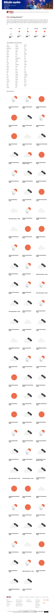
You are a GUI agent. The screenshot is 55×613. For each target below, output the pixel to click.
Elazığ (8, 85)
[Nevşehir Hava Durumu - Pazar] (14, 284)
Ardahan (8, 56)
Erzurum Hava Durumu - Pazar (27, 367)
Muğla (16, 85)
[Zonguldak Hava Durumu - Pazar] (14, 340)
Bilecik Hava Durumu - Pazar (27, 553)
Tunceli (25, 66)
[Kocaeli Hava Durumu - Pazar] (28, 229)
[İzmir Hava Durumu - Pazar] (14, 136)
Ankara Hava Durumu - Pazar (27, 423)
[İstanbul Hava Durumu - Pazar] (41, 99)
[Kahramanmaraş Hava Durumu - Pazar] (28, 155)
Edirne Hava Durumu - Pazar (41, 386)
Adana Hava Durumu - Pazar (13, 423)
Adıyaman (8, 46)
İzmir (25, 82)
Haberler (8, 16)
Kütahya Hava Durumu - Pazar (41, 219)
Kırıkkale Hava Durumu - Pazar (14, 163)
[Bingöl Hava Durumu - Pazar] (41, 526)
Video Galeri (8, 604)
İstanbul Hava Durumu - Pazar (41, 107)
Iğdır (16, 56)
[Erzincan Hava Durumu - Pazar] (14, 507)
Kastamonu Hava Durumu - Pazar (41, 144)
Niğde (25, 46)
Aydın (7, 59)
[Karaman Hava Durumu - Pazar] (41, 173)
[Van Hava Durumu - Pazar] (28, 470)
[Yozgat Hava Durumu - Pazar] (28, 526)
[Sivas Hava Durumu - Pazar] (28, 340)
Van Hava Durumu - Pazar (28, 478)
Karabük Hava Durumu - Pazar (14, 182)
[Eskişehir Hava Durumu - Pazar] (41, 396)
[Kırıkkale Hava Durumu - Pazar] (14, 155)
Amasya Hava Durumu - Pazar (14, 460)
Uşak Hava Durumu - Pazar (13, 404)
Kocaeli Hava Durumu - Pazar (27, 237)
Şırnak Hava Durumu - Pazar (27, 330)
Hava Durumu (12, 16)
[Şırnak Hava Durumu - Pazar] (28, 322)
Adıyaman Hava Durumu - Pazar (28, 441)
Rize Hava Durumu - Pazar (42, 292)
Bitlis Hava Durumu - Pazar (13, 571)
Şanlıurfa (25, 84)
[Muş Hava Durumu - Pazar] (41, 266)
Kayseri (16, 66)
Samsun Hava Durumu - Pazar (14, 256)
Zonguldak (25, 74)
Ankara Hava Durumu (19, 601)
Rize (25, 51)
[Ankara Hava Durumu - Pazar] (28, 414)
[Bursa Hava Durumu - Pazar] (41, 544)
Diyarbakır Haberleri (9, 601)
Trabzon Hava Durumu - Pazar (41, 367)
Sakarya (25, 53)
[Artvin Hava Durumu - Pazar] (14, 433)
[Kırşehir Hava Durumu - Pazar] (28, 210)
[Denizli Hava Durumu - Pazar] (14, 377)
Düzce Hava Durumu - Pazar (27, 404)
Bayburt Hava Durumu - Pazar (14, 553)
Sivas (25, 59)
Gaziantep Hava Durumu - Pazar (14, 497)
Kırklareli (16, 74)
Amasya (8, 51)
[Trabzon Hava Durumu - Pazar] (41, 359)
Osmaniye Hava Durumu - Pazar (41, 200)
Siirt (24, 56)
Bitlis (7, 72)
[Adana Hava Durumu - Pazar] (14, 414)
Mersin (16, 84)
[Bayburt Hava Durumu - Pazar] (14, 544)
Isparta (16, 54)
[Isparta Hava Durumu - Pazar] (28, 136)
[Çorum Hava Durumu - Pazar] (41, 303)
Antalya (8, 54)
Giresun (16, 49)
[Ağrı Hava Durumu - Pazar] (14, 470)
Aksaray (8, 49)
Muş (16, 87)
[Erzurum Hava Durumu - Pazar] (28, 359)
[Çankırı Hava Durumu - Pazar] (28, 581)
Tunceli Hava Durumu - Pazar (41, 330)
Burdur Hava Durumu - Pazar (41, 571)
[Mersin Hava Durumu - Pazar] (28, 247)
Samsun (25, 54)
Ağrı (7, 61)
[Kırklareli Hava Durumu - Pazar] (28, 173)
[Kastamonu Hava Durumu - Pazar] (41, 136)
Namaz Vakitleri (37, 601)
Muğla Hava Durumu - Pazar (41, 237)
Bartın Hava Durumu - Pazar (41, 515)
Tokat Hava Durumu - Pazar (13, 367)
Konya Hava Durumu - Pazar (27, 200)
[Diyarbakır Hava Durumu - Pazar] (28, 377)
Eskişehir (16, 46)
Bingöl (8, 71)
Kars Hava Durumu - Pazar (13, 200)
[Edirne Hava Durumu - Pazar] (41, 377)
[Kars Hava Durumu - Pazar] (14, 192)
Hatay (16, 53)
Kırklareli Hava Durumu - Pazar (27, 182)
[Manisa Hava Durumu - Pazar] (41, 155)
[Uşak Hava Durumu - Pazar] (14, 396)
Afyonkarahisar (9, 48)
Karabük (16, 59)
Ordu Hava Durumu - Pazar (26, 274)
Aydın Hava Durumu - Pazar (27, 497)
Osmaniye (25, 49)
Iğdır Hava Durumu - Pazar (40, 126)
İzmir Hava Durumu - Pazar (13, 144)
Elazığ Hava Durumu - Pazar (41, 478)
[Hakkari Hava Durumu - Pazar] (28, 99)
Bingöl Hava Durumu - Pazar (41, 534)
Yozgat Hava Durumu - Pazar (27, 534)
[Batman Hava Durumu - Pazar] (14, 526)
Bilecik (8, 69)
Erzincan (8, 87)
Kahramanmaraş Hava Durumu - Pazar (27, 163)
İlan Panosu (37, 607)
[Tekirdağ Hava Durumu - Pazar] (41, 340)
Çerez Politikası (25, 611)
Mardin (16, 82)
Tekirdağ (25, 61)
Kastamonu (17, 64)
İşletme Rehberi (37, 604)
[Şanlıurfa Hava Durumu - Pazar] (14, 322)
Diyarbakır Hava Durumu (19, 604)
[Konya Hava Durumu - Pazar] (28, 192)
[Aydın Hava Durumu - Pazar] (28, 489)
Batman (8, 66)
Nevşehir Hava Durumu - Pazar (14, 293)
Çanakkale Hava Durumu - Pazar (14, 590)
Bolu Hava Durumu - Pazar (28, 571)
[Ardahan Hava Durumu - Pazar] (28, 451)
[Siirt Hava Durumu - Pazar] (14, 303)
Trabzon (25, 64)
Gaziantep (16, 48)
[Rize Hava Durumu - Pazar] (41, 284)
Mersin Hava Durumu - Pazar (27, 256)
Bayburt (8, 67)
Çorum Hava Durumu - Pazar (41, 311)
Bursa (7, 77)
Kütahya (16, 72)
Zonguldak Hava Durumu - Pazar (14, 348)
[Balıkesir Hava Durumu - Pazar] (41, 489)
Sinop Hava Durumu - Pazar (27, 311)
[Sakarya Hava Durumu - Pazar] (41, 247)
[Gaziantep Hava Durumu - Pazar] (14, 489)
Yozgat (25, 72)
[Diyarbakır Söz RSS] (44, 603)
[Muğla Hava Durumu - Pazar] (41, 229)
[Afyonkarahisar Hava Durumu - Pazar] (41, 451)
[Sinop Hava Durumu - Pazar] (28, 303)
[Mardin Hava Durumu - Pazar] (14, 266)
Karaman (16, 61)
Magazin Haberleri (29, 601)
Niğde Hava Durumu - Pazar (27, 293)
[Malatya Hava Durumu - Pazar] (14, 229)
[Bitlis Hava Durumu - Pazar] (14, 563)
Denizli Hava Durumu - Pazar (13, 386)
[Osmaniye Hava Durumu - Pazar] (41, 192)
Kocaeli (16, 69)
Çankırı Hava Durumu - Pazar (27, 590)
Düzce (8, 82)
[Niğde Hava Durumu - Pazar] (28, 284)
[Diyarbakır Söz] (10, 12)
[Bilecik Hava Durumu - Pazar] (28, 544)
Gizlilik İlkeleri (35, 611)
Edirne (8, 84)
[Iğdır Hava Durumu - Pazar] (41, 118)
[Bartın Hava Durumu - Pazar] (41, 507)
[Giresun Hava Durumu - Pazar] (14, 99)
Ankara (8, 53)
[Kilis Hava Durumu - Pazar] (14, 210)
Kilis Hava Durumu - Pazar (14, 218)
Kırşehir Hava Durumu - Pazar (27, 219)
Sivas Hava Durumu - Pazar (26, 348)
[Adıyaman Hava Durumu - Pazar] (28, 433)
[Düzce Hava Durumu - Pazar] (28, 396)
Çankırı (25, 77)
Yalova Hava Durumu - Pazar (27, 515)
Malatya (16, 79)
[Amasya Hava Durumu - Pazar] (14, 451)
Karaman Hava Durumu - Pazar (41, 182)
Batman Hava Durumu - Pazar (14, 534)
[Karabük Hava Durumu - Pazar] (14, 173)
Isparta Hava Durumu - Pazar (27, 144)
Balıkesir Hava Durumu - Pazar (41, 497)
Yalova (25, 71)
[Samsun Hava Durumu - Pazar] (14, 247)
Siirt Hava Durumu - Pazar (14, 311)
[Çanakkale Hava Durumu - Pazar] (14, 581)
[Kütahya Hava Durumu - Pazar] (41, 210)
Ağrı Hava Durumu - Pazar (14, 478)
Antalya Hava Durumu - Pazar (41, 423)
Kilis (16, 67)
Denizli (8, 79)
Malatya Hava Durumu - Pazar (14, 237)
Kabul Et (46, 611)
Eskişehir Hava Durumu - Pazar (41, 404)
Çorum (25, 79)
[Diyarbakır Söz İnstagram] (46, 600)
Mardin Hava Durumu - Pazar (14, 274)
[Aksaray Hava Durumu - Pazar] (41, 433)
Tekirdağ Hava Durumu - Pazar (41, 348)
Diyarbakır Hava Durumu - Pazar (28, 386)
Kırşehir (16, 77)
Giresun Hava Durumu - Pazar (14, 107)
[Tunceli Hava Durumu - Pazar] (41, 322)
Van (24, 69)
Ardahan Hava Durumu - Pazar (27, 460)
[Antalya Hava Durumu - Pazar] (41, 414)
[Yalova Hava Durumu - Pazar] (28, 507)
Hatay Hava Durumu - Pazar (13, 126)
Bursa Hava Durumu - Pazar (40, 553)
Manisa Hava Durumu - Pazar (41, 163)
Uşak (25, 67)
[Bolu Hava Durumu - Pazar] (28, 563)
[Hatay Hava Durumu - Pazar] (14, 118)
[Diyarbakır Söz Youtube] (47, 600)
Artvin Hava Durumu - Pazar (13, 441)
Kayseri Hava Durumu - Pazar (27, 126)
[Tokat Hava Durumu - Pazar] (14, 359)
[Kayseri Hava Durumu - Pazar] (28, 118)
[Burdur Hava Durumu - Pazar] (41, 563)
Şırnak (25, 85)
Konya (16, 71)
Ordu (25, 48)
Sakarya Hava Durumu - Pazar (41, 256)
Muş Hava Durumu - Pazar (42, 274)
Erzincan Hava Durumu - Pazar (14, 515)
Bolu (7, 74)
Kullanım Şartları (40, 611)
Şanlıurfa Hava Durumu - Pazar (14, 330)
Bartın (7, 64)
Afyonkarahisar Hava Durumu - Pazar (40, 460)
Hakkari (16, 51)
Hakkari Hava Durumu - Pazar (27, 107)
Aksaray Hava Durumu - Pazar (41, 441)
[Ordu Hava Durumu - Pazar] (28, 266)
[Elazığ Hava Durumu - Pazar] (41, 470)
